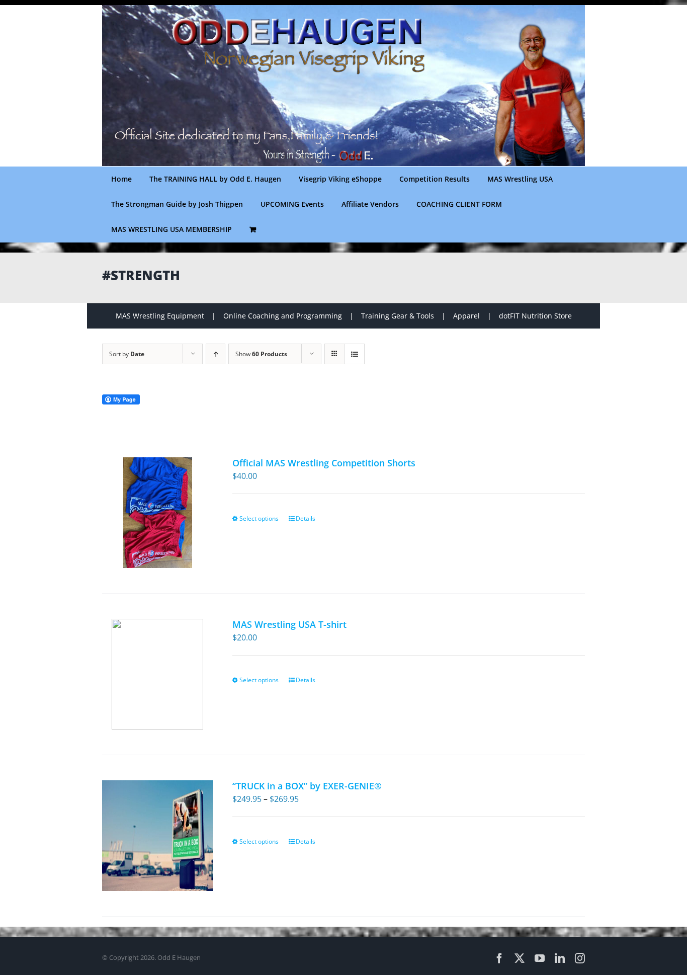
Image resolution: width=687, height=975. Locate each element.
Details (305, 518)
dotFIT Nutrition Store (535, 315)
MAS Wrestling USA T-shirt (289, 624)
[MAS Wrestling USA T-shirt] (157, 674)
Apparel (466, 315)
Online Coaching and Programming (282, 315)
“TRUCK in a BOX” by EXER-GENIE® (307, 786)
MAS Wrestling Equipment (160, 315)
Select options (259, 518)
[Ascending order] (215, 354)
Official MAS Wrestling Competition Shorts (323, 463)
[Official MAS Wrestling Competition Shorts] (157, 512)
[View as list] (354, 354)
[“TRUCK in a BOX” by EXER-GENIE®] (157, 835)
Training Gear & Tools (397, 315)
